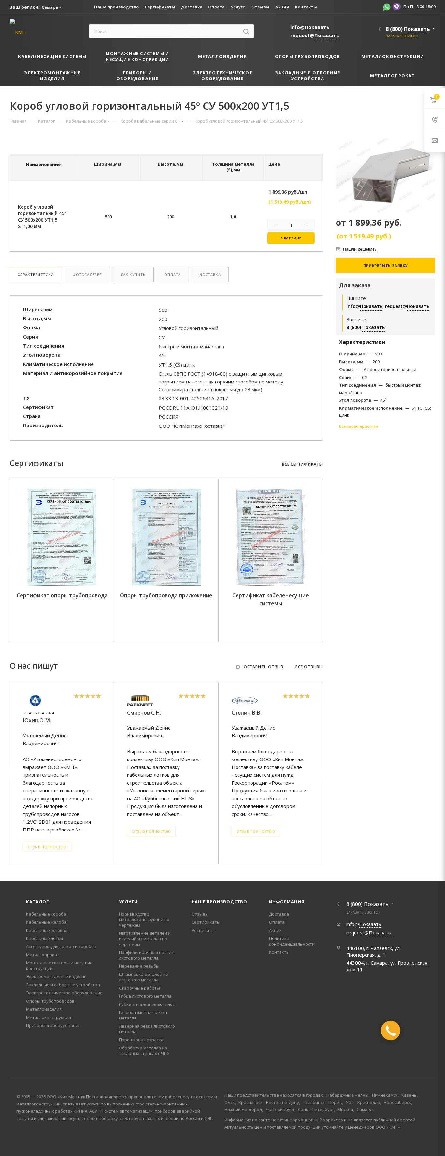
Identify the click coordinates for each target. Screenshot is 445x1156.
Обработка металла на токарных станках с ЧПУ (144, 1050)
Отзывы (200, 914)
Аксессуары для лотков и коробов (61, 946)
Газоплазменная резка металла (143, 1015)
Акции (275, 930)
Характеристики (36, 274)
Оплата (172, 274)
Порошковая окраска (141, 1040)
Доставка (210, 274)
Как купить (133, 274)
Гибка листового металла (145, 996)
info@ (309, 27)
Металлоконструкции (48, 1017)
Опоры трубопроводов (50, 1001)
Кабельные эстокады (48, 930)
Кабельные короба (46, 914)
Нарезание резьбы (139, 966)
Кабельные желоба (46, 922)
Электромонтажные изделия (56, 976)
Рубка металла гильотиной (147, 1004)
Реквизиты (203, 930)
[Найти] (246, 31)
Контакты (279, 952)
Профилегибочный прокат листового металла (146, 955)
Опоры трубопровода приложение (166, 595)
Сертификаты (206, 922)
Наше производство (220, 901)
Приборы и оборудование (53, 1025)
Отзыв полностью (47, 847)
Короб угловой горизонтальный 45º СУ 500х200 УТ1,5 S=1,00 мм (42, 216)
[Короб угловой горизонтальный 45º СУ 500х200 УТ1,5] (385, 175)
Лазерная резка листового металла (147, 1028)
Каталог (37, 901)
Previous (11, 560)
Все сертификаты (302, 464)
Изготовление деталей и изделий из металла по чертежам (145, 938)
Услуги (128, 901)
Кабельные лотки (44, 938)
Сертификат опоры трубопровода (62, 595)
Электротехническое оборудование (64, 993)
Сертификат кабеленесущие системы (270, 599)
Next (321, 560)
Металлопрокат (42, 955)
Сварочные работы (139, 988)
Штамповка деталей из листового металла (143, 977)
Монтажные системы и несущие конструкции (59, 965)
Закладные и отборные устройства (63, 985)
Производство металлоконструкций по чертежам (144, 919)
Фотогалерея (87, 274)
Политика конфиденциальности (292, 941)
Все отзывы (309, 667)
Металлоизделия (44, 1009)
